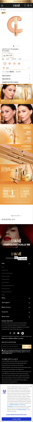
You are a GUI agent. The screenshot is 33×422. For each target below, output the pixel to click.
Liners (12, 323)
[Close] (31, 386)
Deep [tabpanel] (20, 59)
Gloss (25, 323)
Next (31, 63)
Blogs (3, 294)
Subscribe (27, 346)
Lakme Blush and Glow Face (9, 382)
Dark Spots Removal (25, 371)
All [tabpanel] (3, 59)
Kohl (12, 325)
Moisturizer (15, 369)
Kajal (8, 325)
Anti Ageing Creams (7, 371)
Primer (11, 327)
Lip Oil (3, 323)
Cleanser (20, 377)
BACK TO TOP (15, 216)
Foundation (5, 327)
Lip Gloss (20, 365)
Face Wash (20, 373)
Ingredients (6, 79)
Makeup (17, 361)
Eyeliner (4, 365)
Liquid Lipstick (24, 361)
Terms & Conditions (7, 273)
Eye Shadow (22, 325)
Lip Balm (25, 373)
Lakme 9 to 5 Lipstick (7, 380)
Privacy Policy (6, 288)
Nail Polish (23, 363)
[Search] (25, 6)
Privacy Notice (6, 276)
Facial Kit (4, 369)
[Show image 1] (13, 46)
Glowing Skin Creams (11, 377)
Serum (15, 365)
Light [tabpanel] (7, 59)
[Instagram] (14, 333)
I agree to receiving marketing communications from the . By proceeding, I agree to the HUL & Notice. (16, 352)
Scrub (3, 375)
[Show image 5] (19, 46)
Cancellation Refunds (8, 285)
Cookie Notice (5, 279)
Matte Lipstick (10, 361)
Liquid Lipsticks (18, 323)
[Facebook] (10, 333)
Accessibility (5, 282)
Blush (14, 327)
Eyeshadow (12, 363)
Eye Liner (4, 325)
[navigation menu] (2, 6)
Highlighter (20, 327)
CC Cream (15, 367)
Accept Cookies (16, 419)
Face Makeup (5, 373)
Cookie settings (22, 409)
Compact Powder (10, 375)
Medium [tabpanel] (14, 59)
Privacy (7, 353)
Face (4, 9)
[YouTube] (18, 333)
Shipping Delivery (7, 291)
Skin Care (16, 371)
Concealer (26, 327)
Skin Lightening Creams (22, 375)
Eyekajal (18, 363)
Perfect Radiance (6, 367)
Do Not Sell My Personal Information (16, 414)
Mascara (16, 325)
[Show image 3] (16, 46)
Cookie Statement (14, 404)
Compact (4, 329)
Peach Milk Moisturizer (24, 367)
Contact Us (5, 270)
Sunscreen (10, 365)
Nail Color (10, 329)
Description (6, 75)
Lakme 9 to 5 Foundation (20, 380)
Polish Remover (17, 329)
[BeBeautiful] (22, 334)
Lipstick (8, 323)
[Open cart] (31, 6)
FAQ (3, 267)
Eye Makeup (13, 373)
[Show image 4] (18, 46)
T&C (3, 353)
